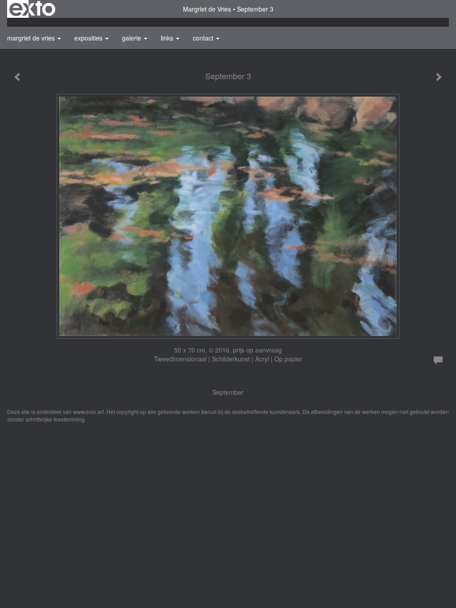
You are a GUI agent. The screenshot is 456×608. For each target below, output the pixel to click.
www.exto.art (88, 411)
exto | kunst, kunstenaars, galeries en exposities (32, 9)
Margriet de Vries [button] (32, 37)
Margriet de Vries (207, 8)
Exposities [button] (89, 37)
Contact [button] (204, 37)
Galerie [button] (132, 37)
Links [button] (168, 37)
